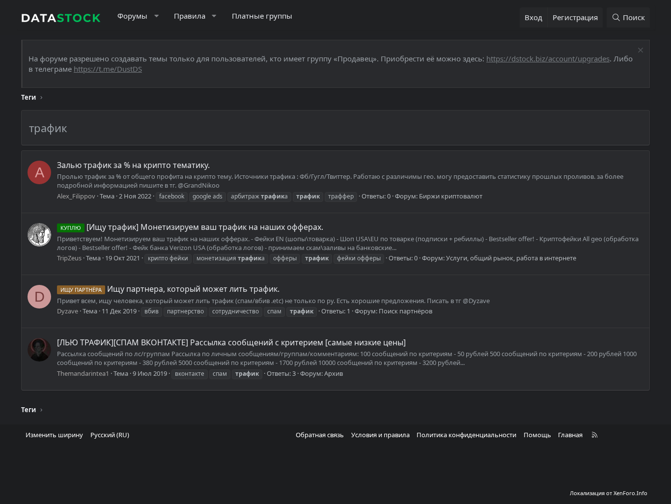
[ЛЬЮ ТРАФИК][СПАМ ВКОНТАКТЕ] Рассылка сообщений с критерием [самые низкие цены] (231, 342)
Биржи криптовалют (450, 196)
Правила (189, 16)
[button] (156, 16)
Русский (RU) (109, 434)
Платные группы (262, 16)
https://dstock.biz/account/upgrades (548, 58)
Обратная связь (320, 434)
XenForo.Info (630, 493)
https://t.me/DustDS (108, 69)
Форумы (132, 16)
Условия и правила (380, 434)
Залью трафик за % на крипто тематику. (133, 165)
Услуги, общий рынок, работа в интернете (511, 257)
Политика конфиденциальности (466, 434)
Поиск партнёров (405, 311)
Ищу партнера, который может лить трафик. (170, 288)
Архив (333, 373)
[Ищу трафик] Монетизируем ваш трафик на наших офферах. (191, 227)
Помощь (537, 434)
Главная (570, 434)
